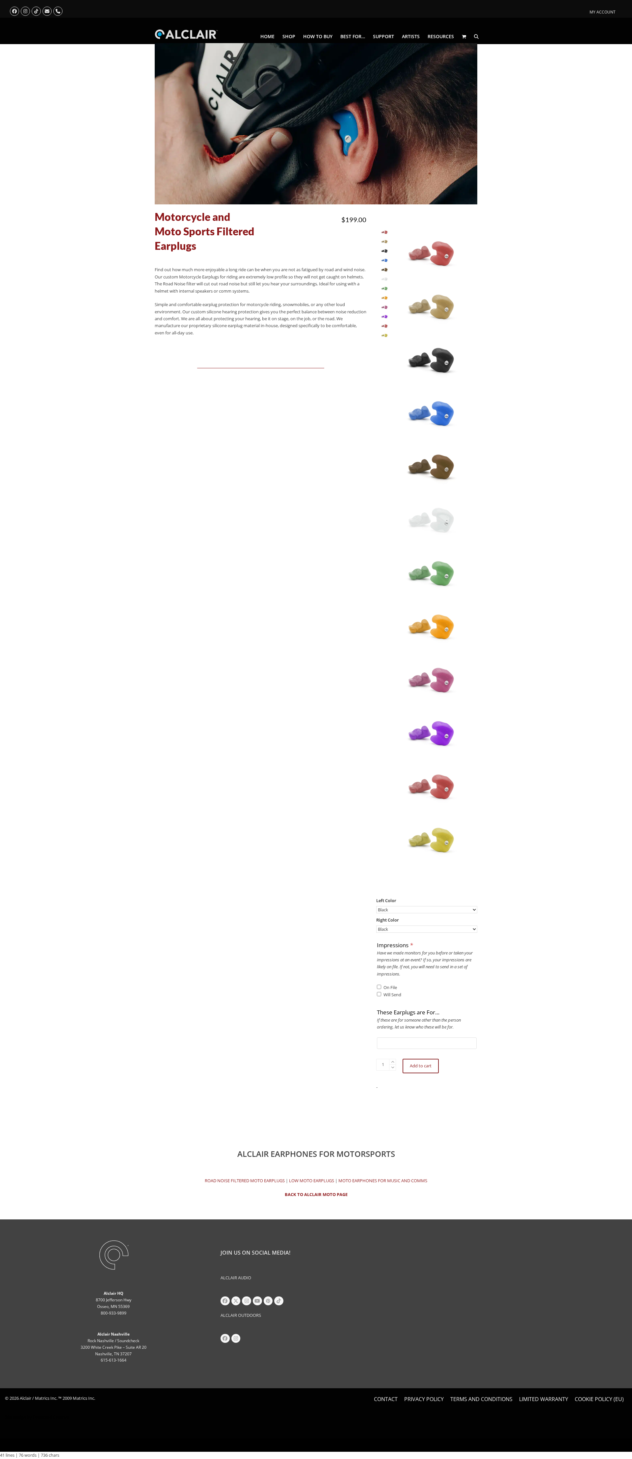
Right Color (387, 920)
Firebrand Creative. (51, 1417)
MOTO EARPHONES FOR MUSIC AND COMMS (382, 1181)
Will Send (392, 995)
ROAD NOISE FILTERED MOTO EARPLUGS (245, 1181)
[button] (464, 36)
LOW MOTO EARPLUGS (311, 1181)
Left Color (386, 900)
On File (390, 987)
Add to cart (421, 1066)
